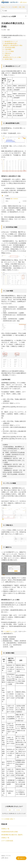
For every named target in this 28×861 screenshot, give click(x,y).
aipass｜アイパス (5, 7)
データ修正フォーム (9, 631)
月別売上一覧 (5, 837)
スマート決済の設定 (7, 840)
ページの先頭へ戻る (7, 819)
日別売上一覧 (5, 828)
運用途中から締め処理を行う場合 (12, 45)
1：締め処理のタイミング (10, 41)
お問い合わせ (23, 2)
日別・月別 (22, 7)
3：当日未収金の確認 (9, 47)
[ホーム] (10, 3)
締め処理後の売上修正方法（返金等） (12, 834)
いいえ (18, 810)
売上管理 (14, 7)
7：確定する (6, 55)
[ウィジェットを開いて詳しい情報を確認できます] (21, 858)
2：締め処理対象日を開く (10, 43)
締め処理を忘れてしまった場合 (12, 57)
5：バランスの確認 (8, 51)
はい (10, 810)
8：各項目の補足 (7, 59)
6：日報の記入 (7, 53)
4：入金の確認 (7, 49)
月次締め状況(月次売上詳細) (9, 831)
